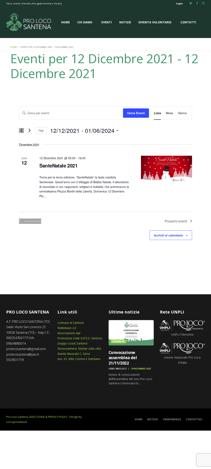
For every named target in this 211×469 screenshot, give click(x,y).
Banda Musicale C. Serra (73, 354)
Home (13, 47)
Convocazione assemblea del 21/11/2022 (123, 358)
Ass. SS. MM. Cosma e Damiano (78, 359)
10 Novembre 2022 (141, 368)
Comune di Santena (70, 323)
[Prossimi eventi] (29, 130)
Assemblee (118, 341)
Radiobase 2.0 (66, 328)
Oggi (41, 130)
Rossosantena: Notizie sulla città (79, 348)
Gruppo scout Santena (72, 343)
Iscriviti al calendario (168, 235)
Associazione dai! (68, 333)
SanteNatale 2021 (58, 165)
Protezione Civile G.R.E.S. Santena (79, 338)
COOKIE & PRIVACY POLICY (51, 417)
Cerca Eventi (136, 113)
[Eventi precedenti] (21, 130)
